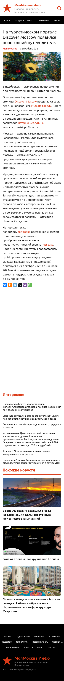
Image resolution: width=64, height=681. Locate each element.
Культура (28, 647)
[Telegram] (15, 285)
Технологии (22, 641)
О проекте (53, 647)
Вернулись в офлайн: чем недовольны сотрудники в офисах (32, 426)
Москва (8, 636)
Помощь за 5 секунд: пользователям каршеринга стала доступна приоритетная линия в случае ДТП (32, 461)
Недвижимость (40, 641)
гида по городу (41, 105)
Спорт (40, 647)
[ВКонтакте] (5, 285)
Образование (13, 647)
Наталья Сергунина (31, 122)
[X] (20, 285)
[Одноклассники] (10, 285)
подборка (23, 231)
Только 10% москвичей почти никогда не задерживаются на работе (26, 452)
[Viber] (25, 285)
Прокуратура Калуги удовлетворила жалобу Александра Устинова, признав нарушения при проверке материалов (32, 406)
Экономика (54, 636)
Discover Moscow (26, 101)
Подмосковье (23, 20)
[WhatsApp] (30, 285)
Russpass (47, 244)
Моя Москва (10, 48)
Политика (43, 20)
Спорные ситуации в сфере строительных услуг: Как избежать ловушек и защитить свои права (30, 417)
